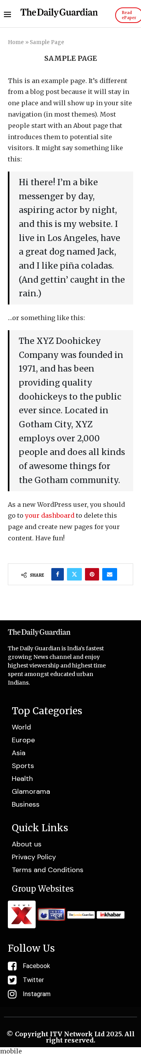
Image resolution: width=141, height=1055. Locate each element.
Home (16, 42)
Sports (23, 765)
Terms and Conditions (47, 869)
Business (26, 804)
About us (27, 844)
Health (22, 778)
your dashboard (49, 515)
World (21, 727)
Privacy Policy (34, 856)
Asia (18, 752)
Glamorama (31, 791)
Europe (23, 739)
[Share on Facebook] (57, 574)
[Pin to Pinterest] (92, 574)
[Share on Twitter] (74, 574)
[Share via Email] (109, 574)
